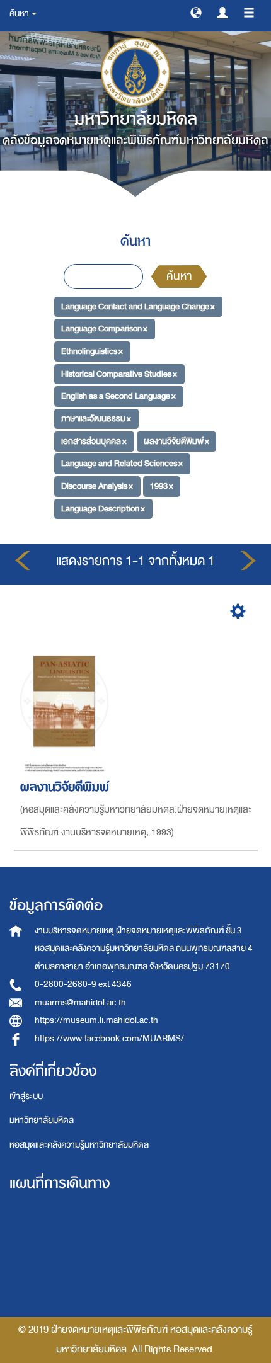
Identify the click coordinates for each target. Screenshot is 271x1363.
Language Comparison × (104, 328)
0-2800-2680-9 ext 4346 (83, 984)
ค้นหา (179, 276)
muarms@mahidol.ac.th (80, 1002)
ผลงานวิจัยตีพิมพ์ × (176, 441)
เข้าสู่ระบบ (26, 1096)
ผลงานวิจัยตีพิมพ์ (64, 787)
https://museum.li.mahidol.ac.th (96, 1020)
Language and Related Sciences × (122, 463)
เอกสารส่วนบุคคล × (94, 441)
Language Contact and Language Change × (138, 306)
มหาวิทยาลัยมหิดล (41, 1120)
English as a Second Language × (118, 396)
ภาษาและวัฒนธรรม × (96, 418)
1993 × (161, 486)
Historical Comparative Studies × (119, 373)
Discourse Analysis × (97, 486)
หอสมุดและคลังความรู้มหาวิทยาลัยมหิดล (79, 1145)
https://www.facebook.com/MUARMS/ (109, 1038)
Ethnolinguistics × (92, 351)
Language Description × (103, 508)
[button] (196, 12)
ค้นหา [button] (19, 13)
